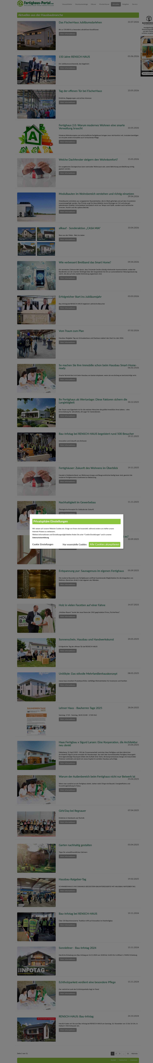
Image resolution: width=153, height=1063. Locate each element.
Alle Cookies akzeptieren (104, 544)
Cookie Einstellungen (42, 544)
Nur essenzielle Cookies (75, 544)
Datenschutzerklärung (40, 537)
